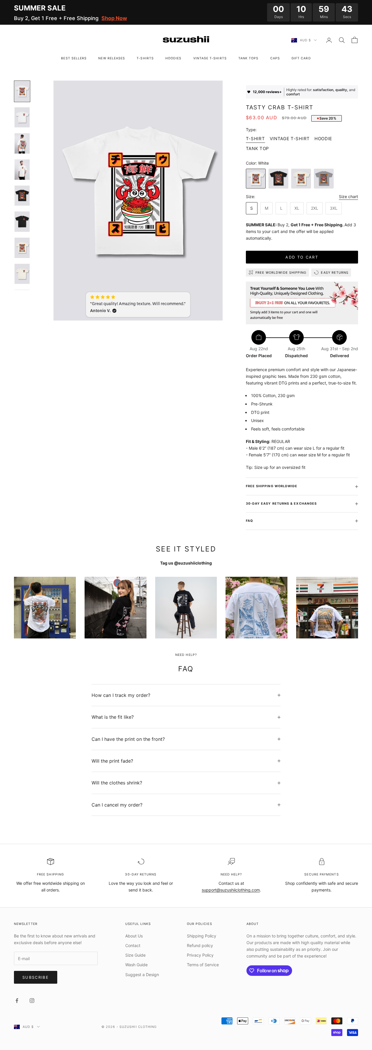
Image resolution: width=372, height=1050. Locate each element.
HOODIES (173, 58)
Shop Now (114, 18)
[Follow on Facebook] (17, 1000)
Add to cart (301, 257)
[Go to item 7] (22, 248)
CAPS (275, 58)
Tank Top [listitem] (257, 148)
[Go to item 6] (22, 221)
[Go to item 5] (22, 196)
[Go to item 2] (22, 117)
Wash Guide (136, 964)
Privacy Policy (200, 955)
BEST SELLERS (74, 58)
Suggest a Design (142, 974)
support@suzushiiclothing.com (231, 889)
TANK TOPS (248, 58)
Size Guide (135, 955)
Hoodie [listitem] (323, 138)
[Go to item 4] (22, 169)
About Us (134, 935)
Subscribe (35, 977)
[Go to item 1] (22, 91)
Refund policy (200, 945)
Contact (132, 945)
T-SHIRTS (145, 58)
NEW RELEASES (111, 58)
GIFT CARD (301, 58)
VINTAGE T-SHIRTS (210, 58)
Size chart (348, 196)
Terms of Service (203, 964)
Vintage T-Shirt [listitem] (290, 138)
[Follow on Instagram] (32, 1000)
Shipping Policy (201, 935)
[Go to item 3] (22, 143)
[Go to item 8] (22, 274)
